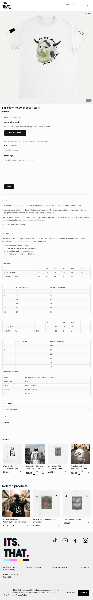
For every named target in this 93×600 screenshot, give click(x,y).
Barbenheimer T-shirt (72, 519)
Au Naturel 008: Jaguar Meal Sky (55, 467)
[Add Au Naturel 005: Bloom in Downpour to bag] (58, 525)
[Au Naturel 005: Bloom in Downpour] (46, 503)
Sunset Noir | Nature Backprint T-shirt (34, 467)
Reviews (5, 422)
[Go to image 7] (48, 101)
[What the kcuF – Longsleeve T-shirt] (13, 454)
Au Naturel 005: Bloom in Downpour (43, 520)
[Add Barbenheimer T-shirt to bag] (88, 523)
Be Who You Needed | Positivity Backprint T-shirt (14, 520)
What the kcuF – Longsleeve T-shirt (11, 467)
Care (4, 416)
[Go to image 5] (45, 101)
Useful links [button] (83, 567)
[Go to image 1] (38, 101)
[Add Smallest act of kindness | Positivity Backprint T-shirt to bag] (88, 473)
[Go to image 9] (52, 101)
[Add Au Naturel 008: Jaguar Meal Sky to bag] (65, 472)
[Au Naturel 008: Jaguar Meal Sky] (58, 454)
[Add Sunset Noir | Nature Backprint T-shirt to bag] (43, 473)
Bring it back (15, 133)
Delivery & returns (9, 410)
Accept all (83, 593)
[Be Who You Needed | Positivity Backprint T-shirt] (16, 503)
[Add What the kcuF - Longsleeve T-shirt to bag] (20, 472)
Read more (71, 593)
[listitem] (34, 471)
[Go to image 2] (40, 101)
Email (10, 145)
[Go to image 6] (47, 101)
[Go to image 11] (55, 101)
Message (8, 156)
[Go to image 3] (42, 101)
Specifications (8, 403)
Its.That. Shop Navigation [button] (33, 567)
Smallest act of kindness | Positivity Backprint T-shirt (79, 467)
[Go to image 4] (43, 101)
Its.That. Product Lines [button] (58, 567)
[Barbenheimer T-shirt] (77, 503)
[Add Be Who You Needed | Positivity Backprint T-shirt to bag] (28, 525)
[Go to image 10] (53, 101)
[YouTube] (65, 540)
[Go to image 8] (50, 101)
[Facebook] (75, 540)
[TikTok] (55, 540)
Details (5, 201)
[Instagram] (85, 540)
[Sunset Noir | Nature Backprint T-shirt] (35, 454)
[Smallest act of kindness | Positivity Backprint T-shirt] (80, 454)
